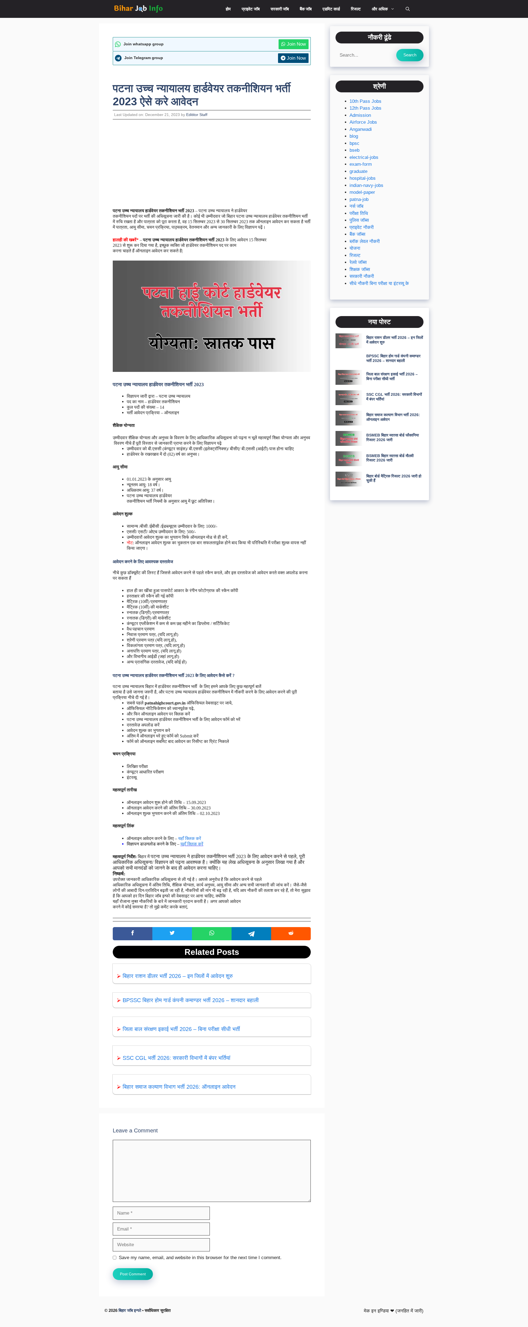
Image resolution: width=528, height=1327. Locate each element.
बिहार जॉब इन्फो (130, 1310)
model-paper (362, 192)
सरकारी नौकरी (362, 276)
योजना (355, 248)
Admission (360, 115)
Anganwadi (361, 129)
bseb (354, 150)
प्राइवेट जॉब (251, 9)
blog (354, 136)
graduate (358, 171)
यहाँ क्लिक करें (189, 838)
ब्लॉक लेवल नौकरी (365, 241)
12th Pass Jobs (365, 108)
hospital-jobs (363, 178)
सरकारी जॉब (280, 9)
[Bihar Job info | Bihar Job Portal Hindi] (138, 9)
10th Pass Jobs (365, 101)
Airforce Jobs (363, 122)
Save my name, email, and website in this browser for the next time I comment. (200, 1257)
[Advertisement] (212, 167)
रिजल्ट (356, 9)
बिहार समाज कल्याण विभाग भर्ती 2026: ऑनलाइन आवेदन (179, 1087)
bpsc (354, 143)
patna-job (359, 199)
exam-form (361, 164)
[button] (407, 9)
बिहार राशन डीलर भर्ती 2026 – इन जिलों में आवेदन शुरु (178, 976)
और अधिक (380, 9)
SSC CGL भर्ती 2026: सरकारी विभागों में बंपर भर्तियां (176, 1058)
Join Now (295, 44)
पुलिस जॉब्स (359, 220)
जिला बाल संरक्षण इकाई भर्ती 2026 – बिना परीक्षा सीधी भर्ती (181, 1029)
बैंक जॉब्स (357, 234)
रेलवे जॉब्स (358, 262)
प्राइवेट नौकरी (362, 227)
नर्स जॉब (356, 206)
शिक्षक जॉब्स (360, 269)
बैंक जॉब (306, 9)
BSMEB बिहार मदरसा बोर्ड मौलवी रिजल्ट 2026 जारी (390, 458)
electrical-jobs (364, 157)
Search (409, 54)
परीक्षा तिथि (359, 213)
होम (228, 9)
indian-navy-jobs (366, 185)
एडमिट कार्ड (331, 9)
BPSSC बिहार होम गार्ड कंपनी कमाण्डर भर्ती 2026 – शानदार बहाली (191, 1000)
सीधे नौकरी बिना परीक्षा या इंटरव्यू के (379, 283)
